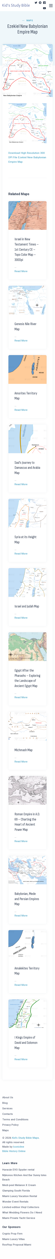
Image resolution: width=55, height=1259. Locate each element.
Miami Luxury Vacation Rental (19, 1196)
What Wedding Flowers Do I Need (22, 1212)
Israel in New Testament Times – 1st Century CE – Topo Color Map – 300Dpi (27, 249)
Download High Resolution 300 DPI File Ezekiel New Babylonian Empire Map (27, 157)
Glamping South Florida (16, 1190)
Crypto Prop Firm (12, 1233)
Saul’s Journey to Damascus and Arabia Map (27, 467)
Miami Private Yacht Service (18, 1218)
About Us (7, 1097)
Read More (21, 271)
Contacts (7, 1113)
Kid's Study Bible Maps (25, 1137)
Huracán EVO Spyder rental (18, 1169)
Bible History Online (14, 1151)
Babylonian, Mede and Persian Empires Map (27, 899)
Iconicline (18, 1146)
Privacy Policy (10, 1124)
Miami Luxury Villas (13, 1239)
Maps (29, 20)
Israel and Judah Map (27, 606)
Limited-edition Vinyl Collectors (20, 1207)
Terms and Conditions (15, 1119)
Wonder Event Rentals (15, 1201)
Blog (5, 1102)
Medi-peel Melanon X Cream (19, 1185)
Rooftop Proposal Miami (16, 1244)
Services (7, 1108)
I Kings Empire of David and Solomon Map (26, 1042)
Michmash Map (24, 750)
